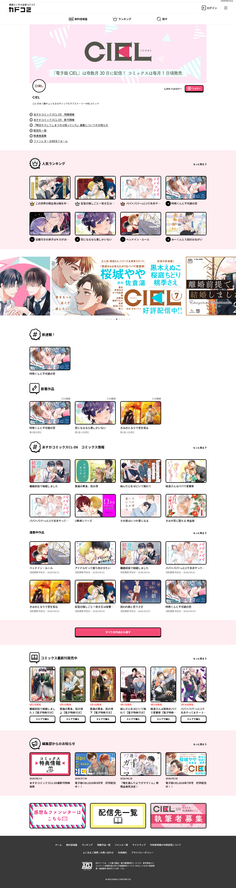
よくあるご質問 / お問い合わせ (98, 852)
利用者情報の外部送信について (165, 844)
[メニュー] (225, 8)
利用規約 (122, 852)
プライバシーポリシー (142, 852)
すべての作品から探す (118, 632)
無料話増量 (71, 844)
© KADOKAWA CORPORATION (118, 879)
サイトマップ (139, 844)
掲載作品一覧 (103, 844)
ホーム (58, 844)
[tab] (106, 319)
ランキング (87, 844)
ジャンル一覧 (121, 844)
